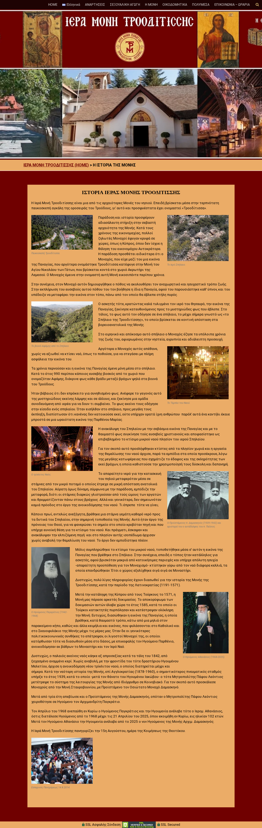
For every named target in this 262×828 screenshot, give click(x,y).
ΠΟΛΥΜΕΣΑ (200, 5)
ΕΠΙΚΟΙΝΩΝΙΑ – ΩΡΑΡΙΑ (232, 5)
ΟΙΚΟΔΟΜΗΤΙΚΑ (175, 5)
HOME (52, 5)
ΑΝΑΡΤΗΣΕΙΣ (95, 5)
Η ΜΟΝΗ (151, 5)
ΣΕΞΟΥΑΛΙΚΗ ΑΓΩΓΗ (125, 5)
